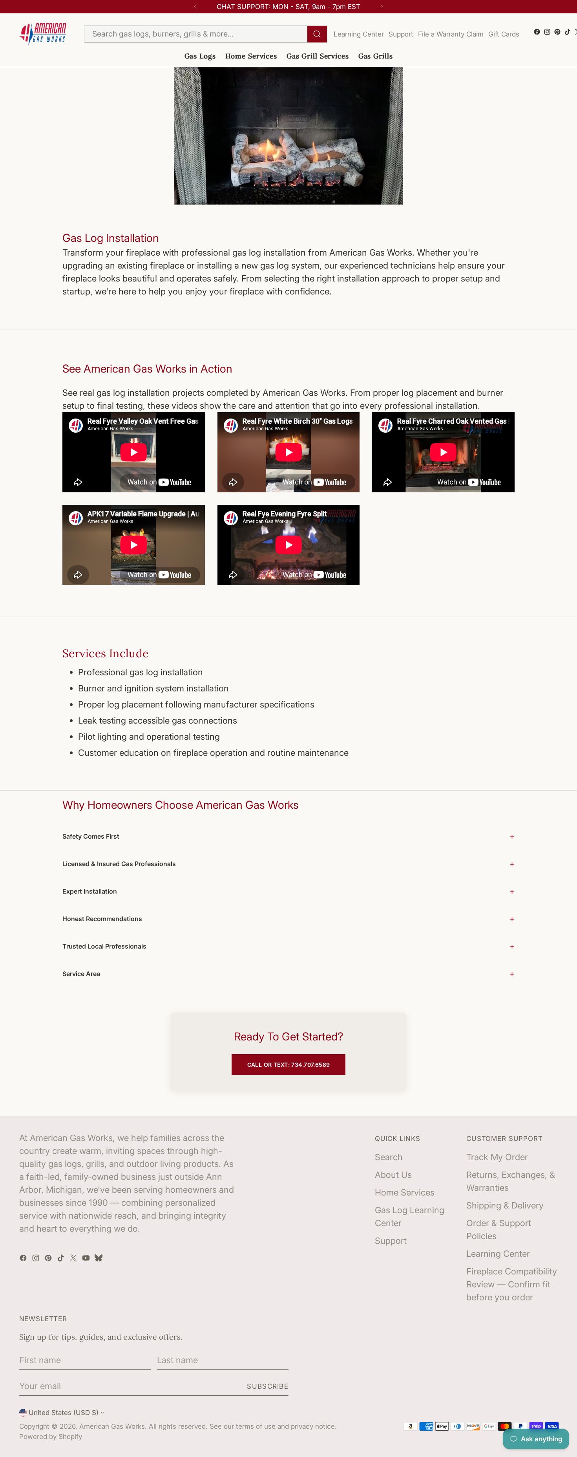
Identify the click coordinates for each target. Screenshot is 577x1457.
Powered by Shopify (50, 1436)
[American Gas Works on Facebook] (536, 31)
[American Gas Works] (42, 34)
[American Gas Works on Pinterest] (557, 31)
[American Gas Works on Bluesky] (99, 1258)
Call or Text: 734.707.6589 (288, 1064)
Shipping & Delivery (505, 1205)
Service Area (81, 974)
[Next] (381, 6)
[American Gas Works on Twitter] (74, 1258)
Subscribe (267, 1386)
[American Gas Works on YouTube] (86, 1258)
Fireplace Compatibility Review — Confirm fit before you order (511, 1284)
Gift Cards (503, 34)
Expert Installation (89, 891)
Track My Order (497, 1157)
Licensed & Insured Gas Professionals (119, 864)
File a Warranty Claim (451, 34)
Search (389, 1157)
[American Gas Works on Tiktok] (567, 31)
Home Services (405, 1192)
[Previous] (195, 6)
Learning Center (359, 34)
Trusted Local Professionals (104, 946)
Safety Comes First (90, 836)
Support (401, 34)
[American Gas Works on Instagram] (547, 31)
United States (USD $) (64, 1412)
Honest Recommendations (102, 919)
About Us (393, 1175)
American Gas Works (112, 1426)
